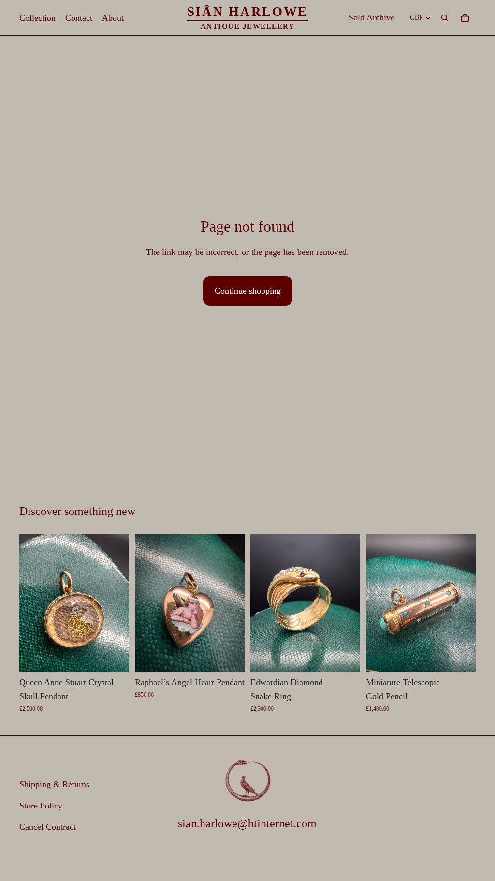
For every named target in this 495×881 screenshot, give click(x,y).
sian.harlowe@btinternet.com (247, 823)
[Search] (444, 18)
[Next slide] (118, 603)
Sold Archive (371, 17)
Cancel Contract (47, 827)
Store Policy (40, 805)
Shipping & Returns (54, 784)
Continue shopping (248, 290)
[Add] (114, 656)
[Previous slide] (30, 603)
